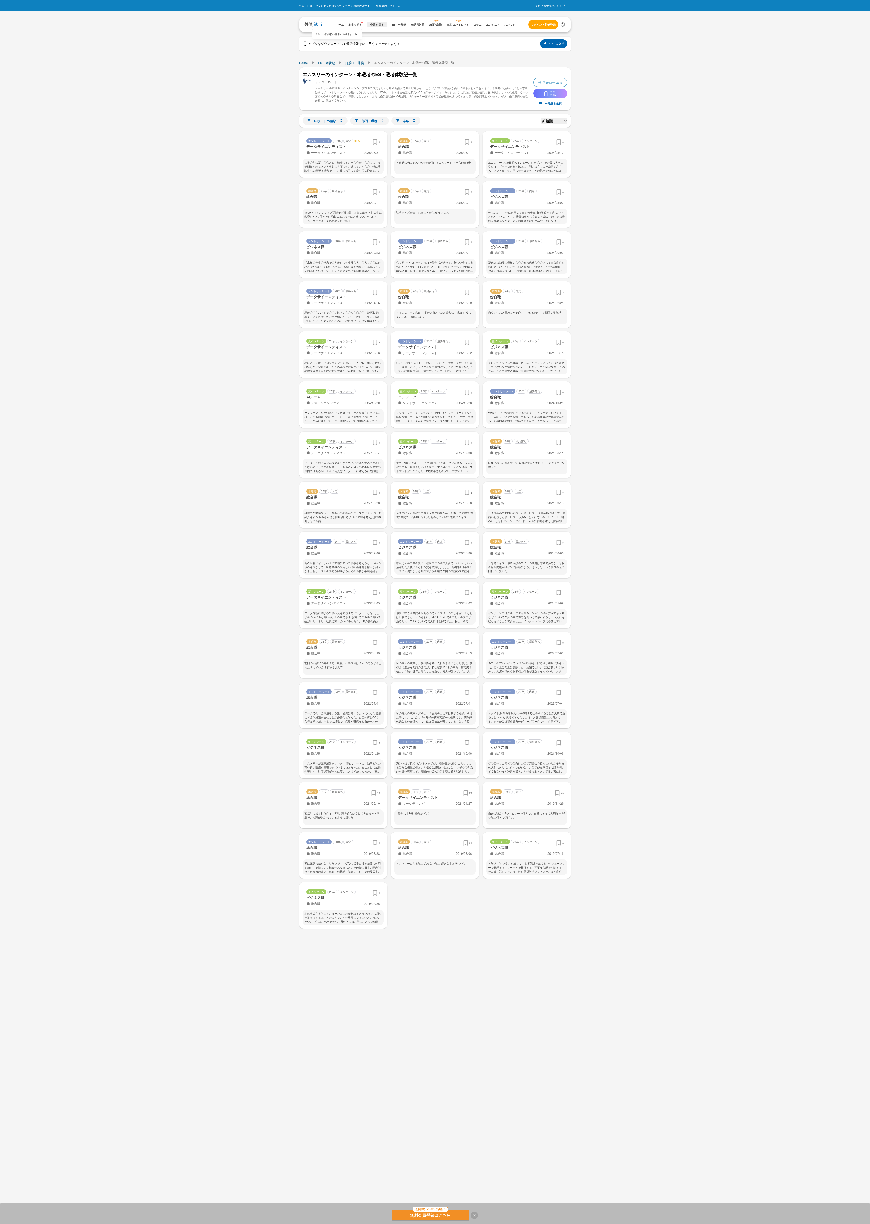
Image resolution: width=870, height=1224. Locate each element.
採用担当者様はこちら (548, 5)
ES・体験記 (326, 62)
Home (303, 62)
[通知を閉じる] (356, 34)
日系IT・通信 (354, 62)
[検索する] (563, 24)
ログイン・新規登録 (543, 24)
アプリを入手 (556, 44)
